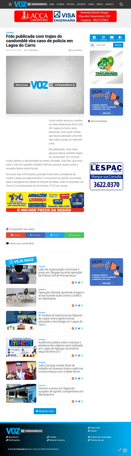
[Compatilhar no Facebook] (76, 282)
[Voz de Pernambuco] (31, 4)
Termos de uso (97, 440)
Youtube (112, 40)
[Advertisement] (27, 137)
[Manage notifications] (125, 450)
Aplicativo (120, 40)
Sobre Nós (95, 428)
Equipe (93, 431)
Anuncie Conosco (57, 440)
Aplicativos (13, 437)
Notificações (14, 440)
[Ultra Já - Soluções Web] (120, 449)
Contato (52, 437)
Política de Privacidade (100, 437)
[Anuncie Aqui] (106, 101)
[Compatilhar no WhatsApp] (82, 282)
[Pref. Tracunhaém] (106, 67)
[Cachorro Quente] (45, 201)
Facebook (94, 40)
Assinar (118, 45)
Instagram (103, 40)
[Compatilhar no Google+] (73, 282)
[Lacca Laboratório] (65, 16)
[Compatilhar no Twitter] (79, 282)
